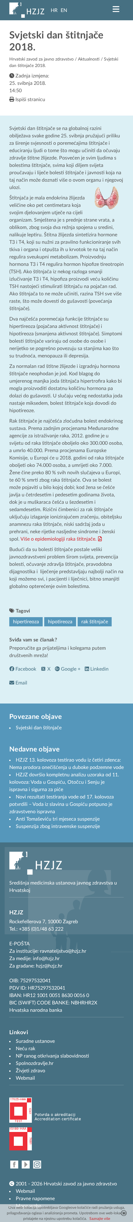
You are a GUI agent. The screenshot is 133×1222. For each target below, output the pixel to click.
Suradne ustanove (35, 1041)
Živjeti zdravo (30, 1070)
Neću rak (25, 1048)
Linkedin (99, 669)
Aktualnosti (89, 59)
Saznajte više (99, 1218)
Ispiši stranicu (29, 99)
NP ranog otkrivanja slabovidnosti (52, 1056)
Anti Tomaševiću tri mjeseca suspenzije (58, 819)
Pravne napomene (35, 1198)
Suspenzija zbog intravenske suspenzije (58, 826)
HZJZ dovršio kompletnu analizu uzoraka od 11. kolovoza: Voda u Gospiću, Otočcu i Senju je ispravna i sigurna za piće (64, 782)
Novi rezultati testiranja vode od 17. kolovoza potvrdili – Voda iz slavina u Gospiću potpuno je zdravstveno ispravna (61, 804)
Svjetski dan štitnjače (39, 727)
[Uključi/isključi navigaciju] (116, 9)
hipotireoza (60, 621)
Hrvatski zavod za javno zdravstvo (41, 59)
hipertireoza (26, 621)
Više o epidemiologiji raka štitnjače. (58, 539)
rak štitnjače (94, 621)
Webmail (25, 1191)
